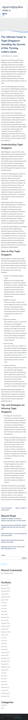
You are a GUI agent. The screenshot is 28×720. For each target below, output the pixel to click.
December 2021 (5, 693)
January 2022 (4, 690)
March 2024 (4, 614)
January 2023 (4, 655)
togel (2, 708)
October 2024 (5, 594)
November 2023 (5, 626)
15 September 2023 (6, 56)
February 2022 (5, 687)
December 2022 (5, 658)
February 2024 (5, 617)
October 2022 (5, 664)
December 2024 (5, 588)
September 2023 (5, 632)
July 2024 (3, 603)
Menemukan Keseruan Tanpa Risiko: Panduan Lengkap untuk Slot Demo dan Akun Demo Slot (14, 527)
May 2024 (4, 608)
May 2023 (4, 643)
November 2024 (5, 591)
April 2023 (4, 646)
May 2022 (4, 678)
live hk (24, 355)
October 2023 (5, 629)
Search (3, 555)
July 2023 (3, 638)
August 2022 (4, 670)
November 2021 (5, 696)
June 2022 (4, 676)
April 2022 (4, 681)
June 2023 (4, 641)
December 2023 (5, 623)
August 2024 (4, 600)
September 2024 (5, 597)
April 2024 (4, 611)
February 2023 (5, 652)
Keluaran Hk (4, 564)
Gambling (3, 705)
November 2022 (5, 661)
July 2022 (3, 673)
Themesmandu (17, 718)
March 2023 (4, 649)
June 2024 (4, 605)
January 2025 (4, 585)
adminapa (15, 56)
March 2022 (4, 684)
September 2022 (5, 667)
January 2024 (4, 620)
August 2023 (4, 635)
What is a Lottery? (20, 508)
